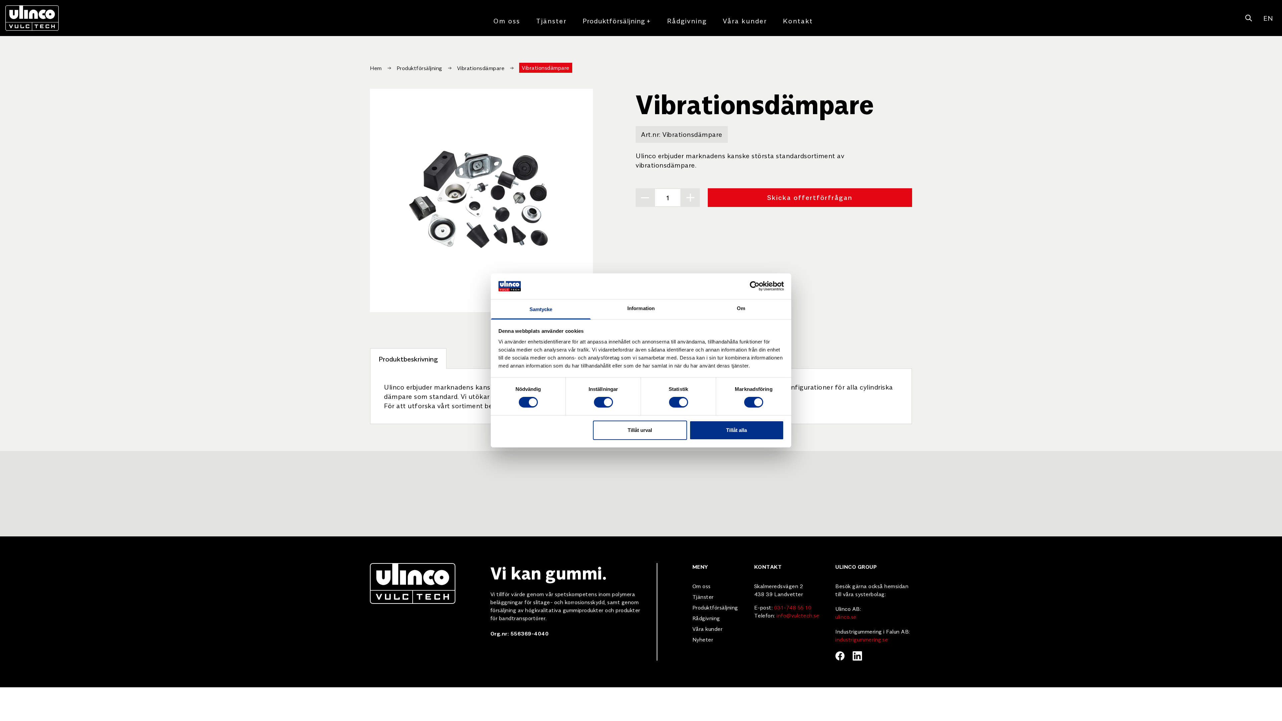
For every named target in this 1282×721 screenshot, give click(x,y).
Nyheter (702, 639)
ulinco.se (846, 616)
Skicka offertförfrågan (810, 197)
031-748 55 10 (793, 607)
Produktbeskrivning (408, 358)
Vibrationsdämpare (481, 67)
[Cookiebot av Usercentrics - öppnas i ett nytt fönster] (754, 286)
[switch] (603, 402)
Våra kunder (745, 20)
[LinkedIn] (857, 656)
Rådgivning (687, 20)
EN (1268, 17)
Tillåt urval (640, 430)
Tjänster (551, 20)
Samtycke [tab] (541, 309)
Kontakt (798, 20)
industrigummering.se (861, 639)
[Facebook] (840, 656)
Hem (376, 67)
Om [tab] (741, 308)
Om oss (506, 20)
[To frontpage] (32, 18)
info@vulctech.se (798, 615)
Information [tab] (641, 308)
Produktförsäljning (617, 20)
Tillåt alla (736, 430)
